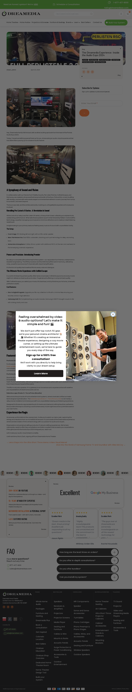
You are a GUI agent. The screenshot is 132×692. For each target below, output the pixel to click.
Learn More (41, 373)
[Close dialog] (113, 314)
